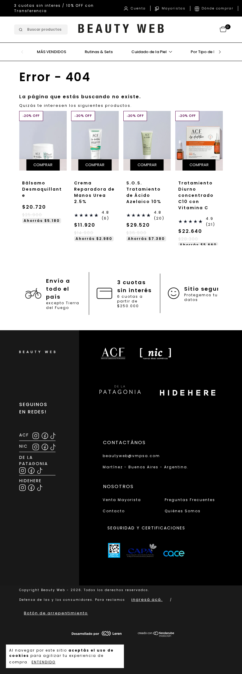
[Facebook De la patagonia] (31, 469)
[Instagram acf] (36, 435)
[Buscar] (20, 24)
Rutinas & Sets (99, 46)
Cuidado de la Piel (149, 46)
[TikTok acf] (52, 435)
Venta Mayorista (122, 499)
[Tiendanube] (156, 635)
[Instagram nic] (36, 446)
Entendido (43, 662)
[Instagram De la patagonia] (23, 469)
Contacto (114, 510)
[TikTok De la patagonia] (39, 469)
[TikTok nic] (52, 446)
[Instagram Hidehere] (23, 487)
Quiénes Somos (183, 510)
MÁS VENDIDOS (51, 46)
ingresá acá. (147, 599)
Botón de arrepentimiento (56, 613)
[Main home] (121, 29)
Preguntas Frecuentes (190, 499)
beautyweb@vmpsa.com (131, 455)
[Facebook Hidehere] (31, 487)
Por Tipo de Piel (206, 46)
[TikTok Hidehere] (39, 487)
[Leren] (97, 634)
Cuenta (127, 5)
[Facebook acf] (45, 435)
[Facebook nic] (45, 446)
